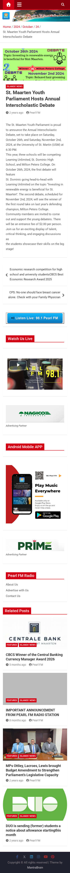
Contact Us (13, 596)
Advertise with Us (17, 590)
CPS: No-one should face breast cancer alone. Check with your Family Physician (34, 295)
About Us (12, 584)
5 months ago (17, 664)
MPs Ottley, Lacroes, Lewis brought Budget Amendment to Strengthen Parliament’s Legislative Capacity (33, 770)
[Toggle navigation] (19, 4)
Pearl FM (35, 112)
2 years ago (16, 112)
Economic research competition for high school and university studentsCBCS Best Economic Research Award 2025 (36, 274)
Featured (12, 645)
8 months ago (17, 720)
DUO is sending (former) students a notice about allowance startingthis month (33, 830)
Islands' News (15, 86)
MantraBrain (35, 867)
